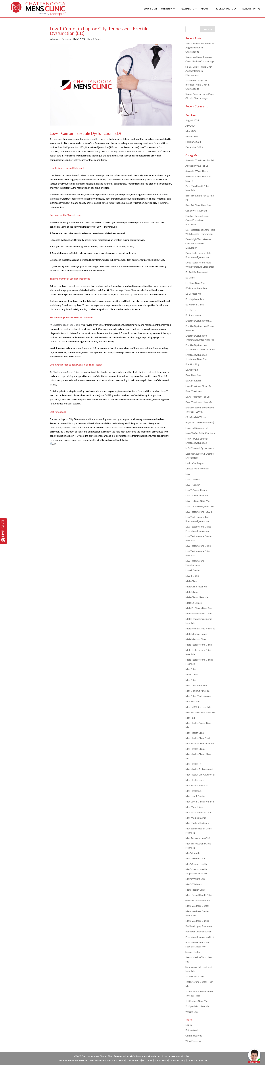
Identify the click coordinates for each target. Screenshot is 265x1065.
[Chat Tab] (132, 532)
